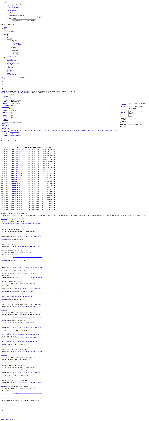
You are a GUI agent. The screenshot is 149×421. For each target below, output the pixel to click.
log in (9, 400)
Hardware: (6, 112)
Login (5, 2)
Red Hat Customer (12, 12)
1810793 (54, 130)
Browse (9, 35)
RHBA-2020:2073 (18, 165)
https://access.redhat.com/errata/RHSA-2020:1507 (27, 246)
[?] (4, 79)
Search (6, 30)
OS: (6, 114)
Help (5, 57)
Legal (8, 73)
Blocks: (6, 133)
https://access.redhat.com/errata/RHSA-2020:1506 (27, 257)
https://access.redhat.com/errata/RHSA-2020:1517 (27, 306)
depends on (13, 135)
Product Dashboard (11, 56)
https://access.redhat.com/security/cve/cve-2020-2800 (17, 296)
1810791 (45, 130)
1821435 (64, 130)
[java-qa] (134, 115)
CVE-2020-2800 (22, 91)
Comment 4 (4, 250)
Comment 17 (4, 386)
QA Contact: (5, 123)
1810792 (50, 130)
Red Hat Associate (12, 10)
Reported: (123, 104)
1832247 (92, 130)
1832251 (110, 130)
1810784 (12, 130)
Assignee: (5, 122)
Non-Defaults (16, 55)
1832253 (12, 132)
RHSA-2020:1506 (17, 183)
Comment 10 (4, 310)
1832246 (87, 130)
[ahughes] (134, 111)
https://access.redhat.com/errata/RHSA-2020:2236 (27, 351)
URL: (5, 127)
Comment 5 (4, 260)
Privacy (2, 419)
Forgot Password (11, 18)
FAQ (8, 66)
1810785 (17, 130)
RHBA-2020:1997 (18, 157)
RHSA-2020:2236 (17, 201)
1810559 (12, 133)
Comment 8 (4, 291)
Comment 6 (4, 270)
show (134, 108)
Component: (5, 107)
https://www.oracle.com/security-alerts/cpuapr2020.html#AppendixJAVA (21, 223)
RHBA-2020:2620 (18, 181)
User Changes (16, 49)
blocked (19, 135)
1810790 (40, 130)
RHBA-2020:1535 (18, 151)
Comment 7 (4, 281)
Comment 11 (4, 320)
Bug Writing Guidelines (12, 60)
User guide (9, 69)
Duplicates (15, 46)
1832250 (106, 130)
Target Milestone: (5, 119)
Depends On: (5, 131)
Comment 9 (4, 299)
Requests (9, 37)
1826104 (82, 130)
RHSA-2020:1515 (17, 195)
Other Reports (14, 47)
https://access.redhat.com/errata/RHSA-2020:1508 (27, 236)
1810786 (22, 130)
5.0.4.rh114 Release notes (13, 65)
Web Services (10, 70)
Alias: (5, 102)
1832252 (115, 130)
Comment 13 (4, 344)
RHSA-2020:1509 (17, 189)
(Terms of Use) (12, 140)
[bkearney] (134, 112)
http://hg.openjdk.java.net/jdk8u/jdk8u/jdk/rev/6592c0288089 (19, 337)
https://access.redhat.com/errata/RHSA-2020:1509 (27, 267)
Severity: (5, 117)
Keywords (5, 96)
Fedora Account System (13, 7)
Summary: (3, 92)
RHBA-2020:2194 (18, 175)
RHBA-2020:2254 (18, 179)
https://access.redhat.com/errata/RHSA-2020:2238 (27, 382)
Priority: (5, 115)
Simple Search (10, 31)
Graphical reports (17, 44)
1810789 (36, 130)
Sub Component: (5, 108)
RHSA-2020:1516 (17, 197)
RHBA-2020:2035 (18, 163)
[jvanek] (134, 116)
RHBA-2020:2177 (18, 167)
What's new (10, 62)
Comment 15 (4, 365)
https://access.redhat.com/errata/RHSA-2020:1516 (27, 317)
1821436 (68, 130)
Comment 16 (4, 375)
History (142, 106)
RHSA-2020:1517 (17, 199)
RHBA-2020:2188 (18, 169)
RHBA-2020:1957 (18, 153)
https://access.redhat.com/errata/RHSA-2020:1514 (27, 288)
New (5, 28)
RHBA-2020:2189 (18, 171)
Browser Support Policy (13, 63)
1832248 (96, 130)
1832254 (17, 132)
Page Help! (9, 59)
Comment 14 (4, 355)
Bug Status (15, 52)
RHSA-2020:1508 (17, 187)
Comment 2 (4, 229)
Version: (5, 110)
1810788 (31, 130)
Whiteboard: (5, 129)
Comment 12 (4, 330)
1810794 (59, 130)
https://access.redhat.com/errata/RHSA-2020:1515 (27, 327)
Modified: (123, 106)
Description (4, 213)
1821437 (73, 130)
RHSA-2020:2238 (17, 205)
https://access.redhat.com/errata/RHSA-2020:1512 (27, 277)
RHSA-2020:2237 (17, 203)
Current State (14, 40)
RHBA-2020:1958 (18, 155)
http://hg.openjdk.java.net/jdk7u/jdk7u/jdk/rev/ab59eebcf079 (19, 341)
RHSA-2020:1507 (17, 185)
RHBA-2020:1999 (18, 159)
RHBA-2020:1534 (18, 149)
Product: (5, 103)
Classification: (5, 105)
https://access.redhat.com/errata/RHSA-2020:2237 (27, 362)
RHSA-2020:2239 (17, 207)
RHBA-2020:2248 (18, 177)
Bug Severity (16, 53)
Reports (9, 38)
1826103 (78, 130)
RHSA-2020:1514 (17, 193)
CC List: (123, 112)
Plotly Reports (14, 50)
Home (5, 27)
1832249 (101, 130)
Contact (9, 71)
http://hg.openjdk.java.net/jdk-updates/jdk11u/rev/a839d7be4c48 (20, 334)
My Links (6, 34)
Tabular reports (16, 43)
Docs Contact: (5, 125)
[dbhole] (134, 113)
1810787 (26, 130)
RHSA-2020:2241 (17, 209)
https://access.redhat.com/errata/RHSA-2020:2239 (27, 372)
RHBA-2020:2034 (18, 161)
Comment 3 (4, 239)
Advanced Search (11, 32)
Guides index (10, 67)
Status (5, 100)
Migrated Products (11, 74)
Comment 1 (4, 219)
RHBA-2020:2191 (18, 173)
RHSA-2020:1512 (17, 191)
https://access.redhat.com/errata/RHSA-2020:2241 (27, 393)
